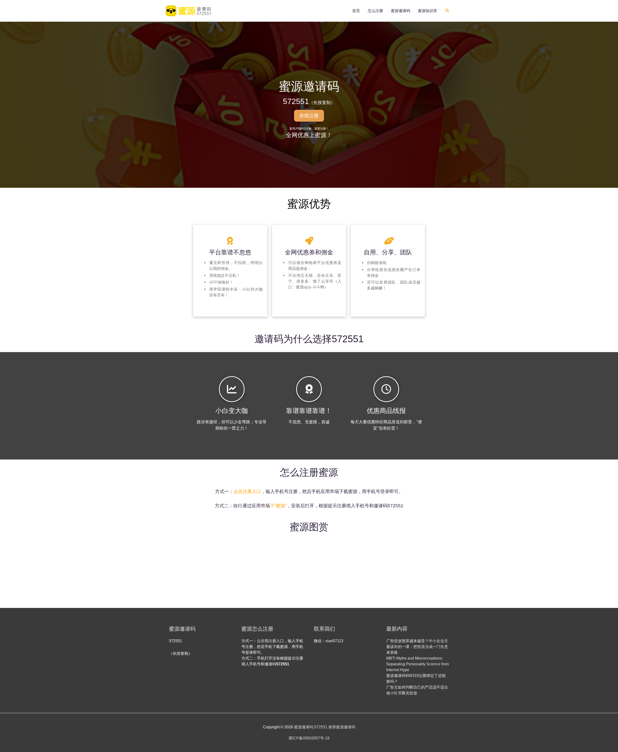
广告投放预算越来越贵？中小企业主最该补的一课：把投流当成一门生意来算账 (417, 647)
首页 (356, 11)
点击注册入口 (247, 491)
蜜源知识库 (427, 11)
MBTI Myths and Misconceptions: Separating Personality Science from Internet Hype (417, 664)
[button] (447, 10)
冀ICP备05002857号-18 (309, 738)
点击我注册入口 (270, 641)
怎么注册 (375, 11)
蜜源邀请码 (400, 11)
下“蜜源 (277, 505)
